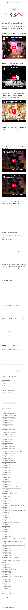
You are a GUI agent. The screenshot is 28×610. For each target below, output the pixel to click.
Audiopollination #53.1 (6, 540)
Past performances (6, 408)
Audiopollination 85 (6, 463)
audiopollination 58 (6, 526)
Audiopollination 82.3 (6, 469)
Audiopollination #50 (6, 548)
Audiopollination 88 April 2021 (8, 455)
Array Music (4, 387)
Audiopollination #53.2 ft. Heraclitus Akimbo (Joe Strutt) (13, 538)
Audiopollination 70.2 (6, 496)
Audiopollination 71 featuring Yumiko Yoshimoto (12, 495)
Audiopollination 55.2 (6, 533)
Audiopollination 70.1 (6, 498)
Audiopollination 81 (6, 474)
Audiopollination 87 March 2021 (8, 460)
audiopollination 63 (6, 514)
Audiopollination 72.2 (6, 491)
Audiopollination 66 (6, 508)
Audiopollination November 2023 (9, 432)
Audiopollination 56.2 (6, 529)
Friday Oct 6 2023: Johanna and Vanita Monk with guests (14, 437)
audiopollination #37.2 (6, 586)
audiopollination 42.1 (6, 578)
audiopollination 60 (6, 520)
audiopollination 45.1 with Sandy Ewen (10, 569)
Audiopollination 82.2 (6, 470)
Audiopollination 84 (6, 465)
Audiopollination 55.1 (6, 517)
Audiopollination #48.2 (6, 555)
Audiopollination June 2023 (7, 439)
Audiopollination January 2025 (8, 412)
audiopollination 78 (6, 479)
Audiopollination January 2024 (8, 429)
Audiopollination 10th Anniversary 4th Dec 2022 (12, 451)
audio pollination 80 (6, 476)
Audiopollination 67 (6, 503)
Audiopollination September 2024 (9, 418)
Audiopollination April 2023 (7, 443)
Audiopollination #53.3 (6, 536)
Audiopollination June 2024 (7, 420)
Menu (14, 9)
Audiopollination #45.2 (6, 567)
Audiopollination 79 (6, 477)
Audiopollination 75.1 (6, 484)
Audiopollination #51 (6, 546)
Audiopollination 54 (6, 534)
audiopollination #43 (6, 574)
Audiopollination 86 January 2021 (9, 462)
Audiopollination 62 (6, 515)
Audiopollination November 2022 (9, 453)
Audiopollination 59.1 (6, 524)
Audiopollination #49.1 (6, 553)
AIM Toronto (4, 381)
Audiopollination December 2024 (9, 413)
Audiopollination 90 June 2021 (8, 458)
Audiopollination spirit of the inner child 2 (10, 522)
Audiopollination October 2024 (8, 417)
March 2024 (4, 425)
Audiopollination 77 (6, 481)
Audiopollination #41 (6, 579)
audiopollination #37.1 (6, 588)
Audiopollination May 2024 (7, 422)
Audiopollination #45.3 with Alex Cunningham (11, 565)
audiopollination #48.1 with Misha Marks (10, 557)
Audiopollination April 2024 (7, 424)
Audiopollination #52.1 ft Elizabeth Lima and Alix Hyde (13, 545)
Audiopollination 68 (6, 501)
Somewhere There (6, 380)
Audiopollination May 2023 (7, 441)
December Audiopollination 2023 (9, 431)
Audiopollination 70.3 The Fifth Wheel (10, 493)
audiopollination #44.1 (6, 572)
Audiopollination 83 (6, 467)
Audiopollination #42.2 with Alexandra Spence (12, 576)
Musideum (4, 383)
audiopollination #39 (6, 583)
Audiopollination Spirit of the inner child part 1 (12, 527)
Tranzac (3, 388)
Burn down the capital (6, 392)
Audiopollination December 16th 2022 (10, 450)
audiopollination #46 (6, 564)
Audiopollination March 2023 (8, 444)
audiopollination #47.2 (6, 559)
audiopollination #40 (6, 581)
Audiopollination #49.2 (6, 552)
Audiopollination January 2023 (8, 448)
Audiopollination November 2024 (9, 415)
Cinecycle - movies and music (8, 390)
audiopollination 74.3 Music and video (10, 486)
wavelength (4, 385)
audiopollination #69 (6, 500)
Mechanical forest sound (7, 394)
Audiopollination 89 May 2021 (8, 456)
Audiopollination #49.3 (6, 550)
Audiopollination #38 (6, 584)
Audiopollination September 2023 (9, 436)
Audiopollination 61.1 (6, 519)
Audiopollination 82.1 (6, 472)
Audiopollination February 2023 (8, 446)
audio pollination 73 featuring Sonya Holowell (11, 489)
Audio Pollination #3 (10, 345)
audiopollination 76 (6, 482)
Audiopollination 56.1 (6, 531)
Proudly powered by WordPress (8, 607)
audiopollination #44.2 (6, 571)
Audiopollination (14, 3)
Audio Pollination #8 (8, 229)
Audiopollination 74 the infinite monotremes (11, 488)
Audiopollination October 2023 (8, 434)
